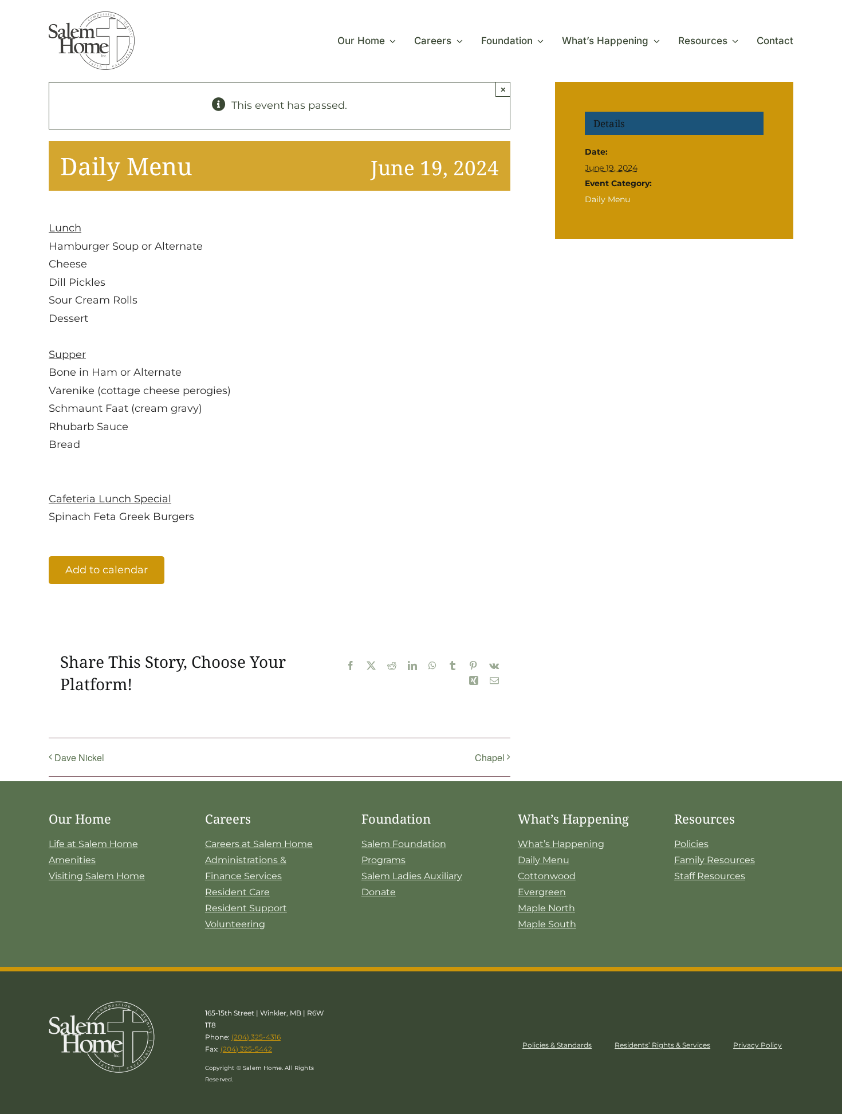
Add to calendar (106, 570)
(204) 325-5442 (246, 1049)
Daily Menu (607, 199)
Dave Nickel (79, 757)
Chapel (490, 757)
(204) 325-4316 (256, 1037)
